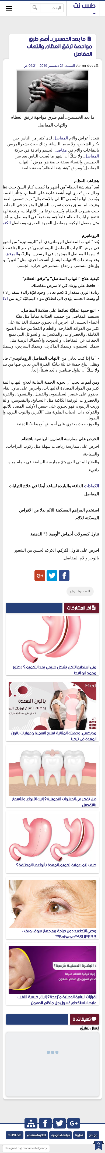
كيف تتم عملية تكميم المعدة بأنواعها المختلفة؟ (56, 865)
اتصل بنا (79, 1135)
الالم (4, 298)
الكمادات (91, 486)
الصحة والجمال (80, 591)
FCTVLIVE (14, 1135)
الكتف (6, 223)
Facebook (64, 575)
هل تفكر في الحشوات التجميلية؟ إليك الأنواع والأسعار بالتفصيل (54, 802)
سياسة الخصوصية (60, 1135)
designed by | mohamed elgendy (26, 1148)
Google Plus (39, 575)
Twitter (52, 575)
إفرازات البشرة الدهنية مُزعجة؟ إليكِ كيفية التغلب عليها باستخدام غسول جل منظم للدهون (57, 1000)
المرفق (12, 254)
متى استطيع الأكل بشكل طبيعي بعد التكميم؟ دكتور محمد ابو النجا (54, 670)
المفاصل (60, 138)
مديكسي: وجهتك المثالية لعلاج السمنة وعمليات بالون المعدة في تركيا (53, 736)
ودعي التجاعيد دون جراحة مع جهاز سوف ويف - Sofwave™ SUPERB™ (59, 934)
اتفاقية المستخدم (36, 1135)
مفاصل (61, 150)
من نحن (93, 1135)
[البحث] (35, 7)
